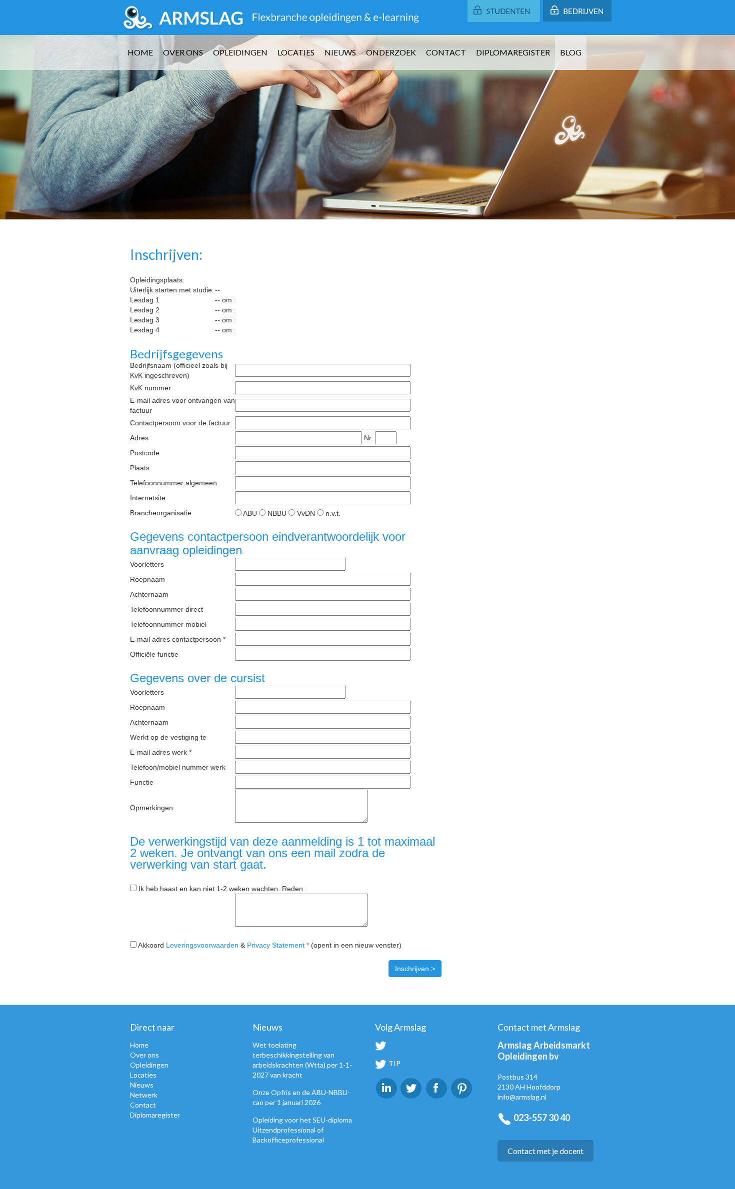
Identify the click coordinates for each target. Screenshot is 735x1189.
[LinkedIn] (386, 1087)
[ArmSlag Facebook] (436, 1087)
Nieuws (340, 52)
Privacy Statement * (278, 945)
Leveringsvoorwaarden (202, 945)
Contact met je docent (546, 1151)
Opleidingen (240, 52)
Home (140, 52)
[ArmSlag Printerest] (461, 1087)
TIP (393, 1063)
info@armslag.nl (522, 1097)
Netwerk (144, 1095)
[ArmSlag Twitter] (411, 1087)
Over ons (183, 52)
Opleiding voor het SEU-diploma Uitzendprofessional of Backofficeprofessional (302, 1130)
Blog (571, 52)
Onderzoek (391, 52)
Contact (446, 52)
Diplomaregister (513, 52)
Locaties (296, 52)
